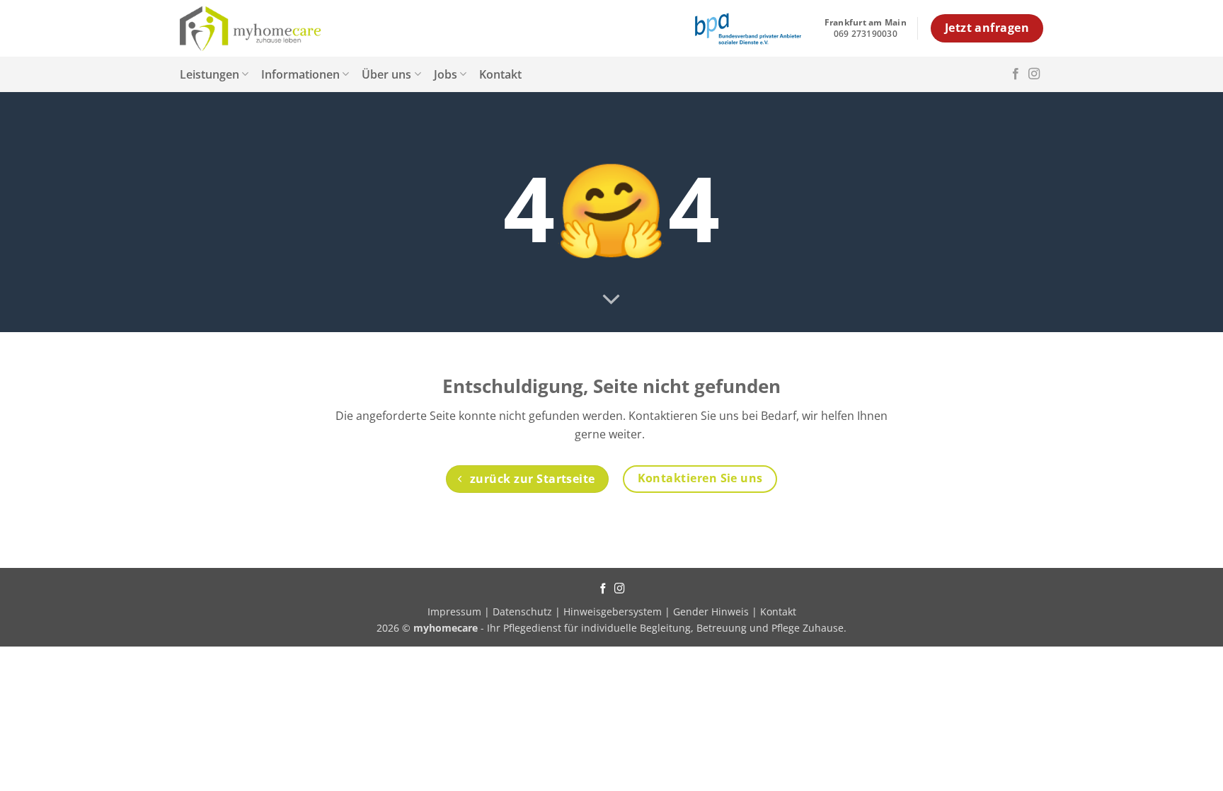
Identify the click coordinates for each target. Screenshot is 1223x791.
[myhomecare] (250, 28)
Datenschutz (522, 611)
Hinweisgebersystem (612, 611)
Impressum (455, 611)
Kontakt (500, 74)
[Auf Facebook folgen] (1015, 74)
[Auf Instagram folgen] (1034, 74)
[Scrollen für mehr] (611, 300)
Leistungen (209, 74)
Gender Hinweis (711, 611)
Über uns (386, 74)
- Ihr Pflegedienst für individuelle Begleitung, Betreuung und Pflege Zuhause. (629, 627)
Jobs (445, 74)
